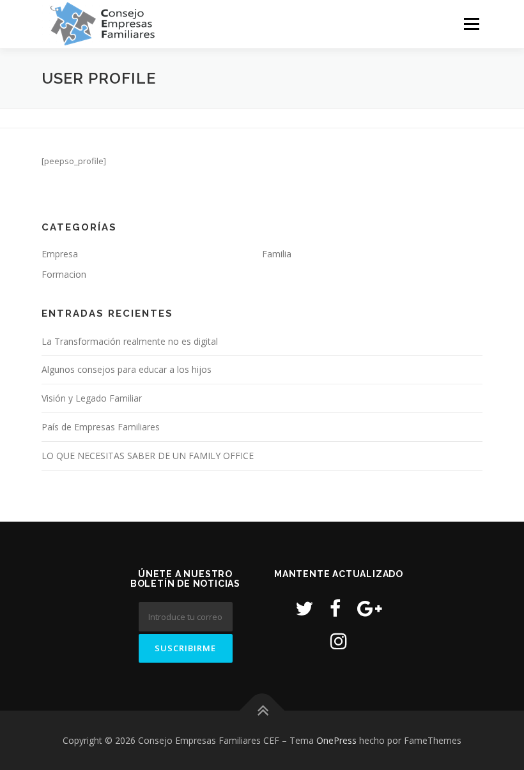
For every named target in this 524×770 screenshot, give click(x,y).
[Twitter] (304, 608)
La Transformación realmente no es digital (130, 341)
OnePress (336, 740)
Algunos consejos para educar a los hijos (127, 369)
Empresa (60, 254)
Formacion (64, 274)
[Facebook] (335, 608)
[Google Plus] (369, 608)
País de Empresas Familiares (101, 427)
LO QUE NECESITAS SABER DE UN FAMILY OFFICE (148, 455)
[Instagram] (338, 641)
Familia (276, 254)
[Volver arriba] (262, 710)
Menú (471, 23)
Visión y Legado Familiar (92, 398)
